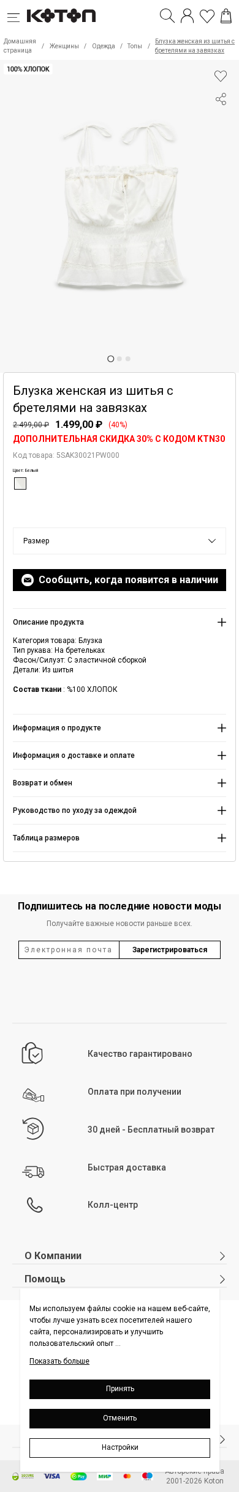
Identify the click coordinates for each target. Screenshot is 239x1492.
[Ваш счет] (187, 16)
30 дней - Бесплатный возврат (151, 1129)
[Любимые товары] (207, 16)
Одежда (103, 46)
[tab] (110, 358)
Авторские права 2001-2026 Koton (194, 1476)
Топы (134, 46)
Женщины (64, 46)
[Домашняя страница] (61, 16)
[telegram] (221, 145)
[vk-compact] (221, 123)
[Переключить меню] (17, 16)
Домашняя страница (20, 46)
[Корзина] (226, 16)
